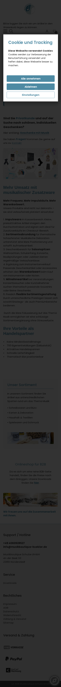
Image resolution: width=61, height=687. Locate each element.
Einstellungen (30, 95)
